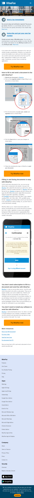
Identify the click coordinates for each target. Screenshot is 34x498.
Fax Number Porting (7, 370)
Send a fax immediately (15, 20)
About (3, 446)
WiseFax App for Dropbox (8, 436)
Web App (4, 384)
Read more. (5, 29)
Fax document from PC (8, 340)
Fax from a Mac (6, 334)
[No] (32, 491)
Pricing (3, 373)
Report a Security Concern (8, 470)
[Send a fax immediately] (4, 19)
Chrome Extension (6, 426)
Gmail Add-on (5, 405)
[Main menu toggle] (30, 3)
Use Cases (4, 366)
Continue (17, 495)
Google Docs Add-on (7, 398)
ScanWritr (6, 196)
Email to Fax (5, 408)
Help (3, 376)
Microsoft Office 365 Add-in (9, 415)
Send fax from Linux (7, 337)
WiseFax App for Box (7, 433)
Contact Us (4, 460)
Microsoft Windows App (8, 412)
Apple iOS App (5, 387)
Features (4, 363)
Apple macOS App (6, 391)
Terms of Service (6, 449)
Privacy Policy (5, 453)
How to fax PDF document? (9, 331)
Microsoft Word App (7, 419)
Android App (5, 394)
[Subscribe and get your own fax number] (4, 34)
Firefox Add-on (5, 429)
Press (3, 456)
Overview (4, 467)
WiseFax (21, 77)
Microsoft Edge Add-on (7, 422)
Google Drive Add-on (7, 401)
